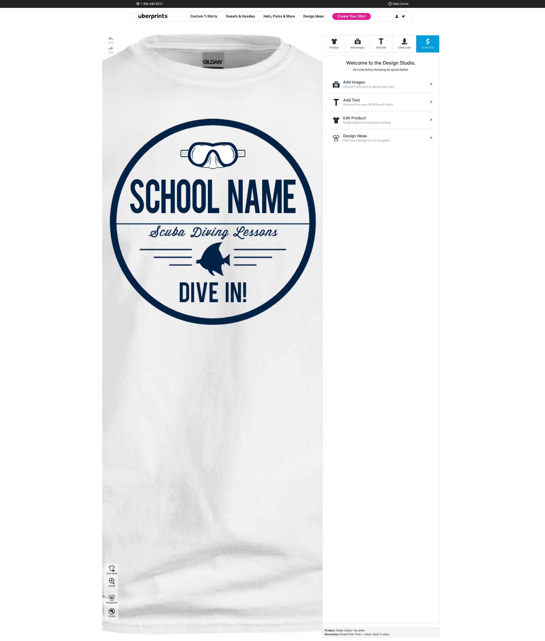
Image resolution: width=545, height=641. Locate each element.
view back (111, 573)
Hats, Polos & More (279, 16)
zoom (111, 586)
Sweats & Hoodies (240, 16)
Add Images (357, 47)
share (112, 616)
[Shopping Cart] (403, 16)
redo (110, 52)
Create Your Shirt (351, 16)
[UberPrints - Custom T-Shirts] (153, 16)
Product (334, 47)
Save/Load (404, 47)
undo (111, 42)
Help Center (401, 4)
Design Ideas (313, 16)
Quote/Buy (428, 47)
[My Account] (396, 16)
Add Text (381, 47)
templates (112, 602)
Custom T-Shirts (203, 16)
